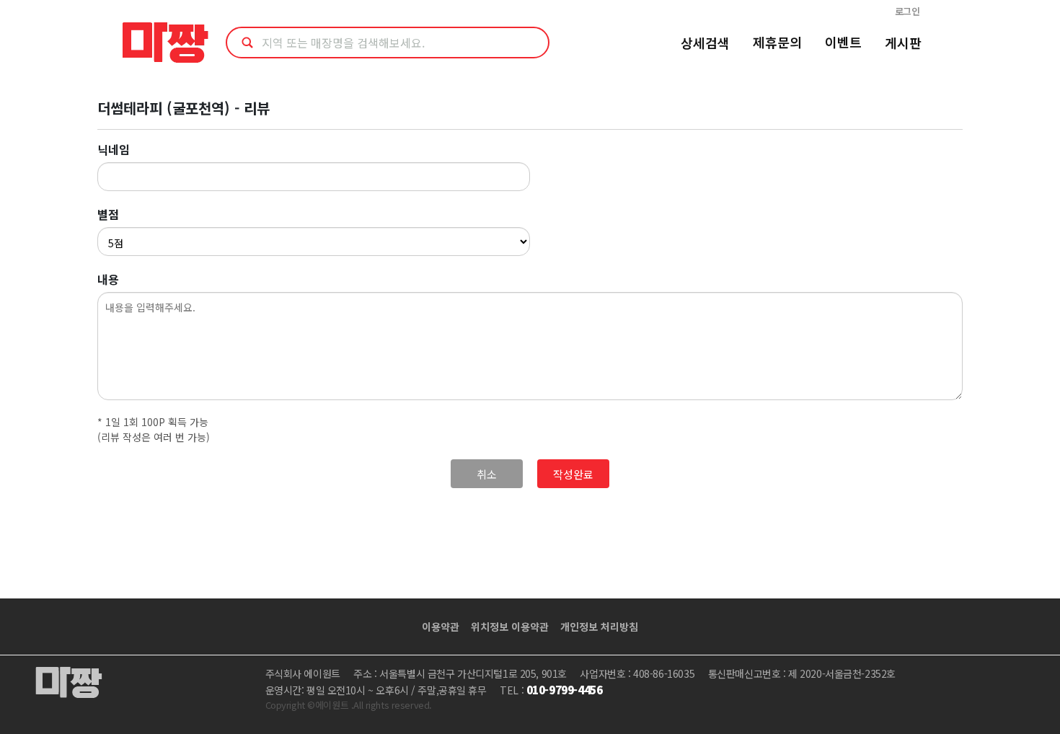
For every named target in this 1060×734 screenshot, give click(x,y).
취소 (487, 474)
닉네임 (113, 149)
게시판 (903, 42)
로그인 (907, 11)
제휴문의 (777, 41)
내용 (108, 279)
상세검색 (705, 42)
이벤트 (843, 41)
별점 (108, 214)
